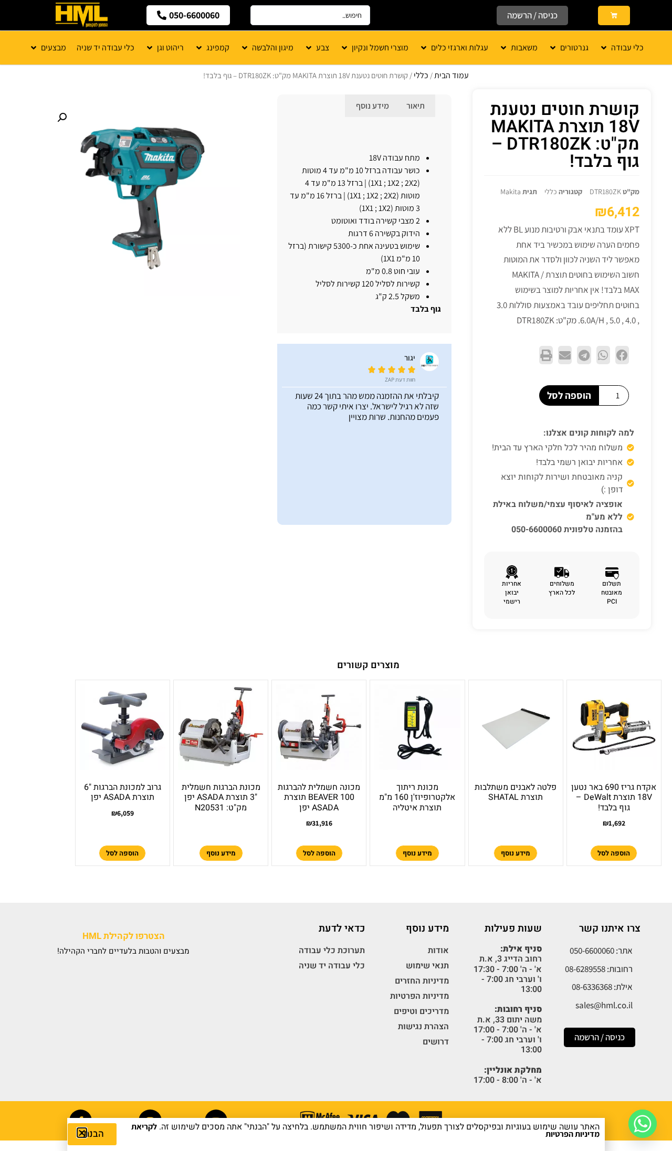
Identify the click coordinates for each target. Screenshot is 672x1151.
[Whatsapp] (642, 1124)
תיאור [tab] (415, 105)
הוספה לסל (569, 395)
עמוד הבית (451, 75)
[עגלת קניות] (614, 15)
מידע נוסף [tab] (372, 105)
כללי (421, 75)
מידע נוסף (515, 853)
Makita (510, 191)
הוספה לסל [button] (613, 853)
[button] (622, 355)
